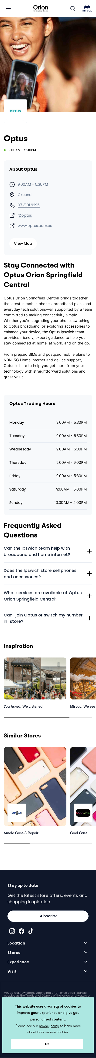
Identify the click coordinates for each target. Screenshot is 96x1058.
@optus (25, 215)
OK (47, 1044)
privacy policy (49, 1026)
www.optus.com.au (35, 226)
